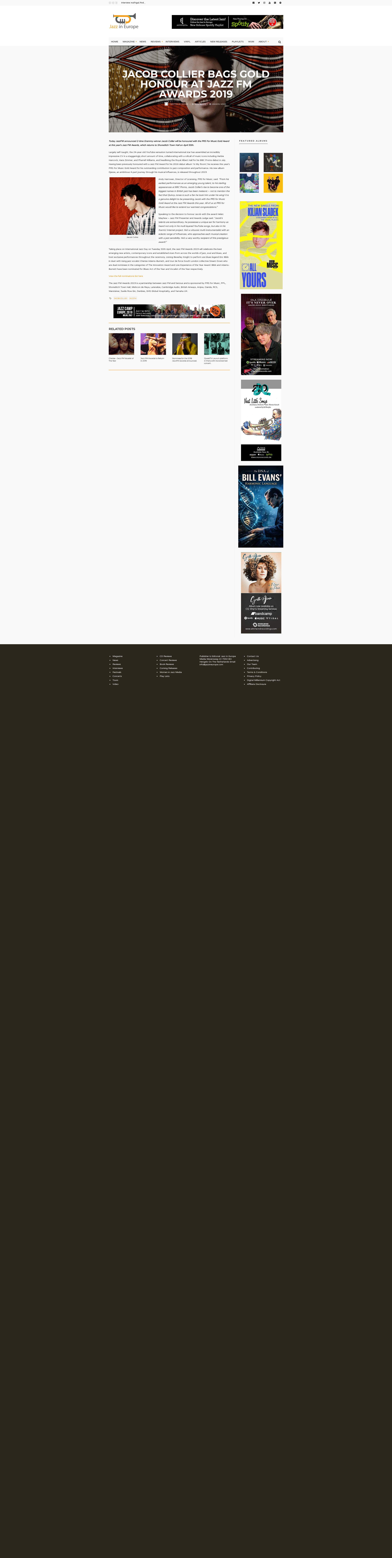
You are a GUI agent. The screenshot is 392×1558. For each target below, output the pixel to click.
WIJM (251, 41)
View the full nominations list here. (126, 276)
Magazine (129, 41)
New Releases (218, 41)
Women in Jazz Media (171, 672)
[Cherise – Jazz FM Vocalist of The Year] (121, 342)
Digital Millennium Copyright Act (263, 680)
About (263, 41)
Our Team (252, 664)
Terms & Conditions (257, 672)
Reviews (156, 41)
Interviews (172, 41)
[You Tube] (269, 2)
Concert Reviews (168, 660)
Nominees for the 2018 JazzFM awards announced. (184, 359)
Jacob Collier (120, 298)
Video (116, 684)
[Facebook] (253, 2)
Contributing (253, 668)
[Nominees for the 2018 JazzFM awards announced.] (185, 342)
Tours (115, 680)
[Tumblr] (275, 2)
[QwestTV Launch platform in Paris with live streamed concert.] (217, 342)
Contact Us (253, 656)
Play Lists (165, 676)
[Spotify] (280, 2)
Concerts (117, 676)
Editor (185, 104)
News (142, 41)
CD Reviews (166, 656)
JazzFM (132, 298)
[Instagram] (264, 2)
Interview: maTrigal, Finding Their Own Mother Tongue (146, 3)
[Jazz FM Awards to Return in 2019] (153, 342)
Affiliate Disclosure (256, 684)
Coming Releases (168, 668)
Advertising (252, 660)
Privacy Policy (254, 676)
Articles (200, 41)
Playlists (238, 41)
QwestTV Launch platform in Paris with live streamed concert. (216, 360)
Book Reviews (167, 664)
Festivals (117, 672)
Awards (216, 104)
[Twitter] (259, 2)
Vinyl (187, 41)
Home (114, 41)
